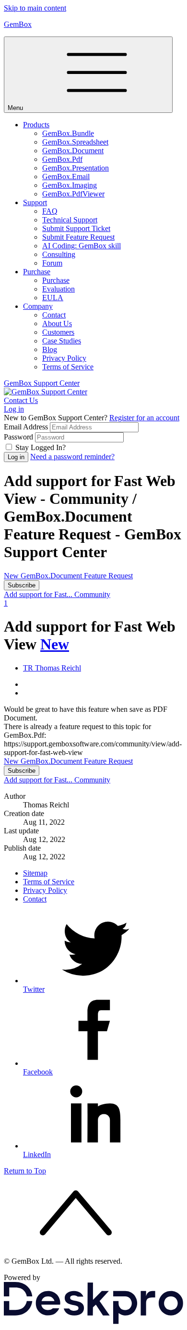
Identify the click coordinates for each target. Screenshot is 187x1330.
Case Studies (61, 341)
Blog (49, 349)
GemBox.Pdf (62, 159)
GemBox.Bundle (68, 133)
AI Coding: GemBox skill (81, 246)
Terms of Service (68, 367)
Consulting (58, 254)
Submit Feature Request (78, 237)
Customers (58, 332)
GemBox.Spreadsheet (75, 142)
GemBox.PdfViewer (73, 194)
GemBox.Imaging (69, 185)
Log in (14, 409)
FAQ (50, 211)
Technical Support (69, 220)
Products (36, 125)
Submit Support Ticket (76, 228)
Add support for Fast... (39, 594)
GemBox (18, 24)
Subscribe (21, 585)
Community (92, 594)
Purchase (36, 272)
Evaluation (58, 289)
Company (38, 306)
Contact (54, 315)
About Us (57, 323)
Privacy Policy (64, 358)
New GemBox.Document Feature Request (68, 576)
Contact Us (21, 400)
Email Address (26, 427)
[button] (103, 668)
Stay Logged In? (40, 447)
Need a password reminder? (72, 456)
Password (18, 437)
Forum (52, 263)
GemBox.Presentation (75, 168)
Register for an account (144, 418)
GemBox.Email (66, 176)
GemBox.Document (73, 150)
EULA (52, 297)
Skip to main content (35, 8)
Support (35, 202)
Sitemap (35, 873)
